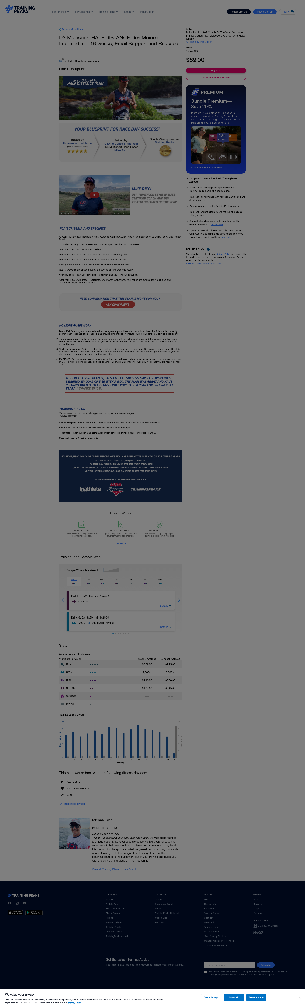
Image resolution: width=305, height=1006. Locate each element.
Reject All (233, 997)
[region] (152, 997)
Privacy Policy (74, 1003)
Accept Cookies (256, 997)
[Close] (299, 997)
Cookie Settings (211, 997)
